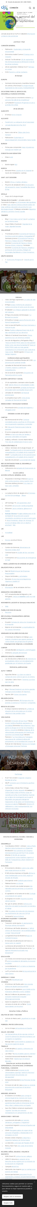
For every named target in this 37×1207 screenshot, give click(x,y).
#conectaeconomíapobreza (21, 579)
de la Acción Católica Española (22, 506)
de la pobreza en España (23, 1028)
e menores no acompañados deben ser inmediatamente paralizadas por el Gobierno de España (20, 661)
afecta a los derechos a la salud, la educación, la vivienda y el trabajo (20, 906)
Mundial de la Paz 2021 (18, 125)
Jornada (8, 125)
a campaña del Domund (19, 653)
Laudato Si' (16, 581)
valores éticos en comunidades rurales (21, 385)
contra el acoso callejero (23, 1156)
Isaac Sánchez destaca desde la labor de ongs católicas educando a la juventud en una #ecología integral (18, 207)
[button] (30, 7)
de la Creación (16, 115)
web (11, 157)
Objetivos (8, 581)
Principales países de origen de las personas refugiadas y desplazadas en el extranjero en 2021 (18, 1132)
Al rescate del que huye (19, 721)
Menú (34, 8)
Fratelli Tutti (17, 150)
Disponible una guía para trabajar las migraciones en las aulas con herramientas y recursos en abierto (19, 802)
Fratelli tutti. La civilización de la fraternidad (19, 122)
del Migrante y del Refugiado (25, 650)
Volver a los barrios (20, 694)
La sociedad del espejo (27, 460)
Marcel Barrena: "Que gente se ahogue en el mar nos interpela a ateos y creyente (20, 728)
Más (14, 525)
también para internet (25, 880)
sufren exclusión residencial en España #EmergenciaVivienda (17, 997)
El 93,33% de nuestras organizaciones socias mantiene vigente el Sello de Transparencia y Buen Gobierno (19, 857)
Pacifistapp (18, 774)
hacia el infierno (18, 916)
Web (6, 606)
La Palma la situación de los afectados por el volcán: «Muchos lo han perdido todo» (19, 711)
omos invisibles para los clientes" (25, 1054)
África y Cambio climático (18, 182)
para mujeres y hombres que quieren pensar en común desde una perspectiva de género (19, 639)
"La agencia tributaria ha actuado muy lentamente (19, 950)
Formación (8, 862)
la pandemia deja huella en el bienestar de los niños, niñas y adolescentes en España (19, 1103)
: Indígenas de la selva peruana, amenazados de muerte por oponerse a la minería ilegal (19, 732)
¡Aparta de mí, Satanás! (24, 171)
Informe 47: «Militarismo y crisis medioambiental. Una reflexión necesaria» (19, 806)
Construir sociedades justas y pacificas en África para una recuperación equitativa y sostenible (19, 422)
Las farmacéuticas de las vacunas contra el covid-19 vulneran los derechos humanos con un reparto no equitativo (20, 1036)
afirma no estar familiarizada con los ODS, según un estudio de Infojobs (20, 875)
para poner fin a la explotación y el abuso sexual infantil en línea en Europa (20, 1177)
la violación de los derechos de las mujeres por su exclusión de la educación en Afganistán (20, 1161)
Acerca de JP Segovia (14, 260)
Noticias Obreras (11, 514)
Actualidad (8, 533)
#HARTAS (15, 1167)
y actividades (22, 576)
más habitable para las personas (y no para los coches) (19, 888)
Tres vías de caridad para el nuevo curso (18, 442)
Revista (7, 540)
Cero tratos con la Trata (18, 219)
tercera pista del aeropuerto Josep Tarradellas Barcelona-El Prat (20, 187)
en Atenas (19, 883)
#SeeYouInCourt (17, 980)
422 (16, 164)
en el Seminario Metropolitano (26, 202)
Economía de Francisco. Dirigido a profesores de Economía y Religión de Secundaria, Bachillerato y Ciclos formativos (20, 250)
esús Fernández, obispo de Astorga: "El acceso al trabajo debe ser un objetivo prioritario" (19, 523)
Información (9, 587)
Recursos (8, 612)
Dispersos (27, 692)
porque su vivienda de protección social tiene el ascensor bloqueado (20, 1087)
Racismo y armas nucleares (18, 72)
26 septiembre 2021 (24, 503)
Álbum (23, 495)
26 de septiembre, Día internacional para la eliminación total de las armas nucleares (19, 62)
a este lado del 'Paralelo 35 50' (24, 1143)
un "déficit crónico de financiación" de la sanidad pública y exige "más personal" (20, 930)
